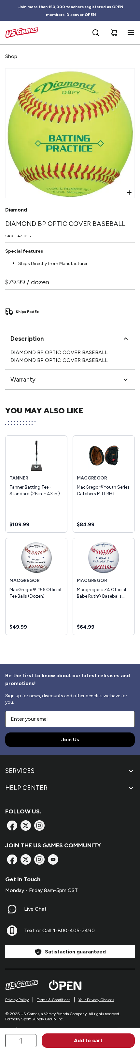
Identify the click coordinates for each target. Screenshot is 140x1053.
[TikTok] (53, 859)
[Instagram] (39, 825)
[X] (26, 825)
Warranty (22, 379)
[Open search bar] (96, 32)
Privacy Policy (17, 1000)
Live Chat (35, 909)
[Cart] (113, 32)
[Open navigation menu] (129, 32)
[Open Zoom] (129, 192)
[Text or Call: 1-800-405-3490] (12, 930)
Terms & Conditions (53, 1000)
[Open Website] (65, 985)
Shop (11, 56)
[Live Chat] (12, 909)
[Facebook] (12, 825)
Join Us (70, 739)
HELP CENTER (26, 788)
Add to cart (88, 1040)
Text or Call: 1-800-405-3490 (59, 930)
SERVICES (20, 771)
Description (27, 338)
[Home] (21, 32)
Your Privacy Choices (96, 1000)
